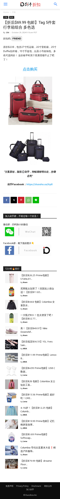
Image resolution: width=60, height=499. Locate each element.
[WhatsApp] (28, 200)
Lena (25, 375)
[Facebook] (6, 200)
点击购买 (30, 69)
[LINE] (36, 200)
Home (6, 12)
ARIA (25, 348)
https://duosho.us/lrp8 (39, 184)
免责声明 (9, 486)
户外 (14, 12)
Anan (25, 282)
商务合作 (48, 486)
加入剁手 (30, 489)
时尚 (11, 17)
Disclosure (36, 486)
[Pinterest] (21, 200)
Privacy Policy (22, 486)
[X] (14, 200)
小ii (7, 32)
